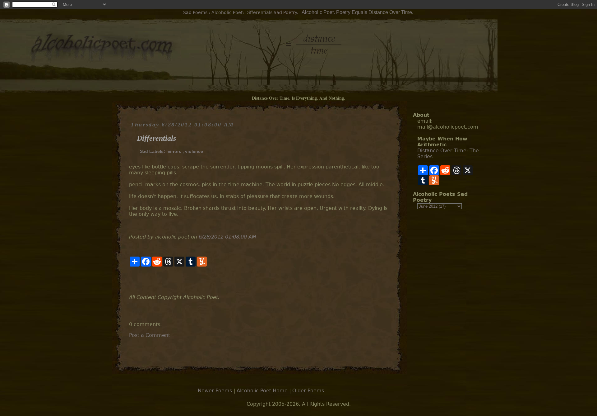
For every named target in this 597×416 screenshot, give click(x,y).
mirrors (173, 151)
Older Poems (308, 391)
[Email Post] (130, 280)
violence (194, 151)
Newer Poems (215, 391)
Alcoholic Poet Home (262, 391)
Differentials (156, 138)
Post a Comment (149, 335)
